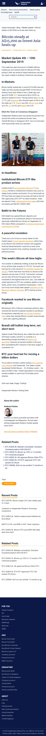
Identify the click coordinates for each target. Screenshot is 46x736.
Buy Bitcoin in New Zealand (11, 648)
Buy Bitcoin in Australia (10, 645)
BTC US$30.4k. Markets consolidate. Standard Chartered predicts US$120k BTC (20, 551)
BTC (16, 95)
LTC (10, 106)
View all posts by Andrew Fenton (17, 432)
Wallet (4, 629)
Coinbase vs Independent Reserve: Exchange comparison (19, 509)
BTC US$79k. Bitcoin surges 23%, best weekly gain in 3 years (21, 502)
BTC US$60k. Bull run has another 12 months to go (22, 580)
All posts (4, 10)
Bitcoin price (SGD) (8, 671)
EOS (39, 98)
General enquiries (8, 712)
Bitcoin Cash (34, 103)
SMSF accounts (7, 661)
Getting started (7, 706)
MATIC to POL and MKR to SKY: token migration (21, 524)
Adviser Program (7, 610)
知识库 (17, 12)
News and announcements (18, 10)
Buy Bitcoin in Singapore (10, 674)
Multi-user (5, 626)
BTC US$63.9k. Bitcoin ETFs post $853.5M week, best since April (21, 531)
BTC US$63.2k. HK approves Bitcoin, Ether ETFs (24, 457)
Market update (35, 10)
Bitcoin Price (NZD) (8, 642)
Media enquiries (7, 715)
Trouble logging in (8, 719)
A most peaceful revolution (23, 241)
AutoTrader (5, 616)
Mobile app (5, 622)
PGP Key (41, 733)
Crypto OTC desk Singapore (11, 677)
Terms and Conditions (29, 733)
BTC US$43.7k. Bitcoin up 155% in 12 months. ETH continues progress (22, 559)
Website (34, 432)
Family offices (6, 683)
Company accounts (8, 654)
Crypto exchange (8, 28)
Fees (3, 703)
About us (5, 700)
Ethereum (14, 100)
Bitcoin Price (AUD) (8, 639)
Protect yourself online (9, 690)
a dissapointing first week (25, 201)
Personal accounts (8, 658)
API (3, 613)
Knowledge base (6, 12)
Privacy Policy (7, 733)
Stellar (23, 106)
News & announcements (10, 709)
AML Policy (17, 733)
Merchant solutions (8, 619)
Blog (18, 28)
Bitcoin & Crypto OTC (9, 651)
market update (9, 483)
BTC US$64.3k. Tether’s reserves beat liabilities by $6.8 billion (21, 517)
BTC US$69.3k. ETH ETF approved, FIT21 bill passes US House (19, 573)
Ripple (18, 103)
